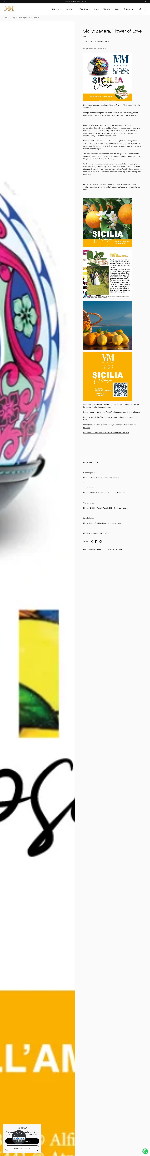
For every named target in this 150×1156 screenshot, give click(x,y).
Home (6, 18)
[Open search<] (140, 9)
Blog (13, 18)
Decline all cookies (22, 1148)
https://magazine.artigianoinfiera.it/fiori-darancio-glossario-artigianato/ (111, 412)
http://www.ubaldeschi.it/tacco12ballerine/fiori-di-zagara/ (106, 432)
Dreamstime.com (112, 478)
